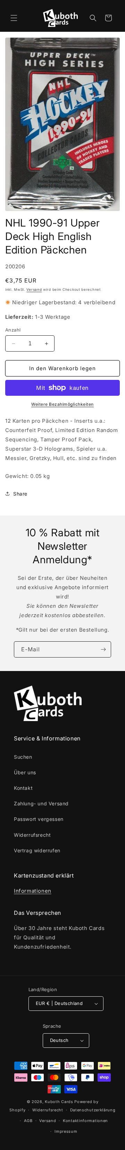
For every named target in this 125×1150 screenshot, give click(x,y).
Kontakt (23, 788)
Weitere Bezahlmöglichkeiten (62, 404)
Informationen (32, 891)
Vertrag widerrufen (37, 850)
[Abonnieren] (103, 649)
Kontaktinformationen (85, 1120)
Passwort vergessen (39, 819)
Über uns (25, 772)
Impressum (66, 1131)
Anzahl (12, 330)
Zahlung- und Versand (41, 803)
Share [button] (20, 494)
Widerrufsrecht (32, 835)
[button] (14, 18)
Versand (34, 289)
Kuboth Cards (59, 1101)
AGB (28, 1120)
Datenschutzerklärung (93, 1110)
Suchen (23, 757)
